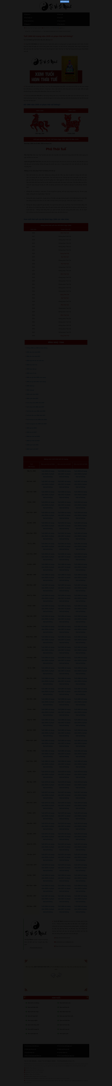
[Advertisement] (56, 29)
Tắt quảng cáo (65, 1)
